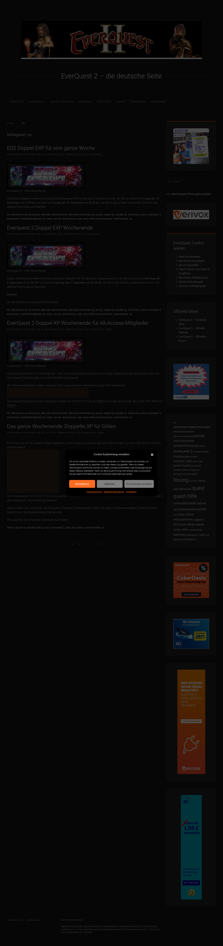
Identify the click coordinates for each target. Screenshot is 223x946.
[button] (152, 454)
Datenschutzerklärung (114, 492)
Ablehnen (109, 483)
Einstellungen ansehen (139, 483)
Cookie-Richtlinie (94, 492)
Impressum (131, 492)
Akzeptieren (82, 483)
